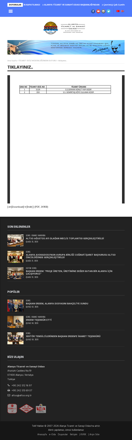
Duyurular (63, 434)
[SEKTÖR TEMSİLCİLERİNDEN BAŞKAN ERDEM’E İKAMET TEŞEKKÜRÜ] (15, 338)
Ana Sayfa (12, 60)
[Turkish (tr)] (118, 11)
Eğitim (28, 268)
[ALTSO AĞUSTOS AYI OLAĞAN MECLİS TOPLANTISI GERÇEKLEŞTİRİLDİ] (15, 240)
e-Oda (52, 434)
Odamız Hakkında (38, 235)
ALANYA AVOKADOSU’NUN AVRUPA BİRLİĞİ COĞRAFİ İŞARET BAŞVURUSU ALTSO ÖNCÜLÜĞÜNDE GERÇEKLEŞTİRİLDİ (71, 256)
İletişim (73, 434)
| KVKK (83, 434)
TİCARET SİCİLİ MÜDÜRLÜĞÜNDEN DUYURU (37, 60)
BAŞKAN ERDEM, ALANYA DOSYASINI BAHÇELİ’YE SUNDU (57, 303)
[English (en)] (122, 11)
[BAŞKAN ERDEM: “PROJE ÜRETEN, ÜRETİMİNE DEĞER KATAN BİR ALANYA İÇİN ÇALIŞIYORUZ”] (15, 273)
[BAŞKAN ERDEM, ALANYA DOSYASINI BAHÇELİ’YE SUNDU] (15, 306)
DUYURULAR (15, 4)
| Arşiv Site (93, 434)
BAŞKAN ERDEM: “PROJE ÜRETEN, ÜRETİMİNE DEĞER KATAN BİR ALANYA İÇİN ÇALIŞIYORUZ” (69, 272)
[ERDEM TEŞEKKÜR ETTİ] (15, 322)
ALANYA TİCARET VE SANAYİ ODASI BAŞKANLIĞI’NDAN (65, 4)
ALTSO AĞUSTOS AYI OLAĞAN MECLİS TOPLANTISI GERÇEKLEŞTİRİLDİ (65, 238)
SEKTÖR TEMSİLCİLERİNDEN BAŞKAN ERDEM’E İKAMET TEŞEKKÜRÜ (63, 336)
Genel (28, 235)
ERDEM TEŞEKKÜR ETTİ (39, 319)
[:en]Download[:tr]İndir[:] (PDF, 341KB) (27, 207)
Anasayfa (42, 434)
